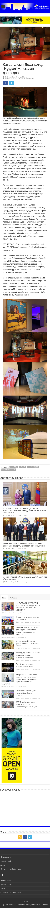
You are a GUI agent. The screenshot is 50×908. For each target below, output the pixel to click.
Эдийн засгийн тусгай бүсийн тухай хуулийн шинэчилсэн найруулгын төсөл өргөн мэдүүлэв (24, 545)
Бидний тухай (6, 861)
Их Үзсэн (13, 598)
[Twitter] (30, 837)
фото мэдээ (33, 467)
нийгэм (14, 467)
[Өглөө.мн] (25, 6)
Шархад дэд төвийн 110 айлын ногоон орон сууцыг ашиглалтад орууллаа (27, 655)
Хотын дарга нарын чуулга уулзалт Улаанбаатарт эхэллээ (26, 693)
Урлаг (12, 78)
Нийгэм (7, 78)
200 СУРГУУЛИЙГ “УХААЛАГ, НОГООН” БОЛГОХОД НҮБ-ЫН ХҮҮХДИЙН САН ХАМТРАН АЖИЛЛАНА (24, 510)
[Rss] (20, 837)
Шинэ (4, 598)
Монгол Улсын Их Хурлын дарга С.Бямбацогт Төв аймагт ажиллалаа (27, 643)
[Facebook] (25, 837)
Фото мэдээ (19, 78)
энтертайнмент (8, 470)
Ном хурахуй (6, 857)
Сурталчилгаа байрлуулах (11, 869)
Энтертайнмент (29, 78)
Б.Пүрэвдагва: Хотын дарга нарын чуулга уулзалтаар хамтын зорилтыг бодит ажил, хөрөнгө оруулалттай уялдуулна (20, 679)
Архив (3, 865)
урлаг (23, 467)
